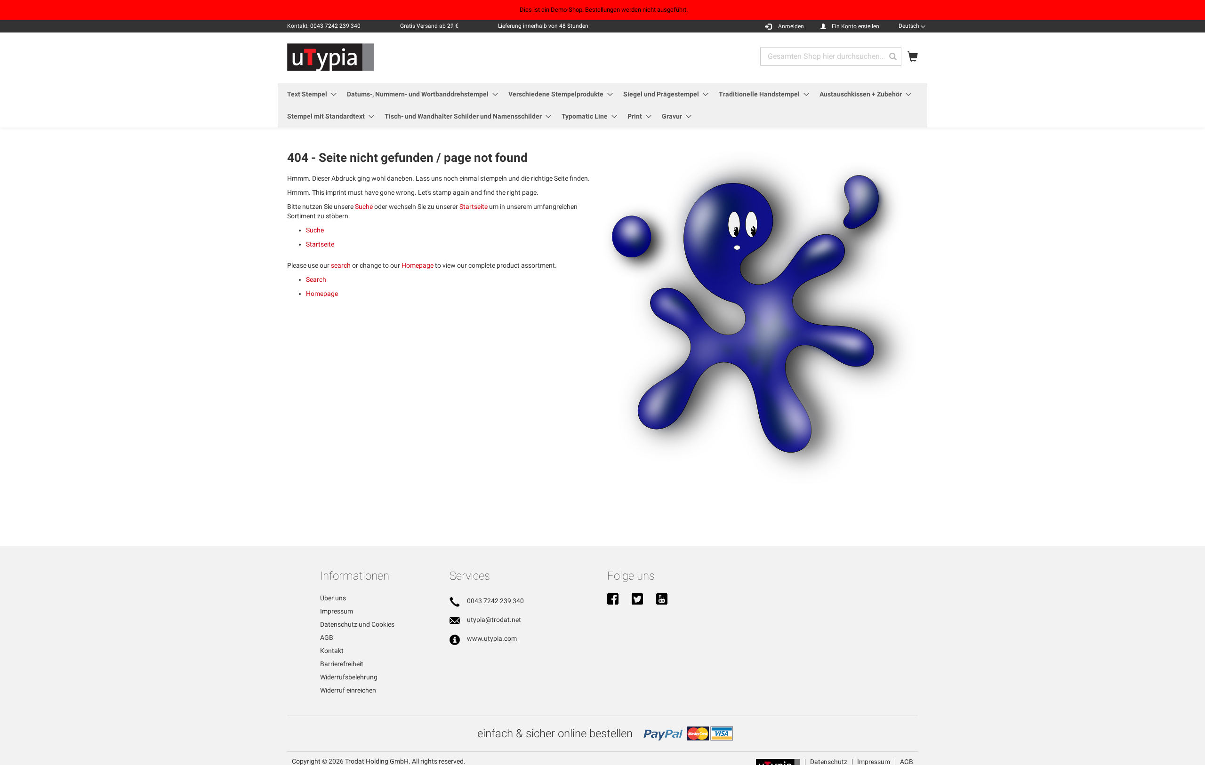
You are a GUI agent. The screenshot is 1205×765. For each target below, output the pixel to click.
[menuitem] (309, 94)
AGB (326, 637)
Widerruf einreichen (348, 690)
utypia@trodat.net (494, 619)
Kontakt (332, 650)
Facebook (613, 599)
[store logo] (330, 57)
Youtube (661, 599)
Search (316, 279)
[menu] (602, 105)
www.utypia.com (492, 638)
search (341, 265)
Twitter (637, 599)
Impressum (336, 611)
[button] (912, 26)
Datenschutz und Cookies (357, 624)
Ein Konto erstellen (855, 26)
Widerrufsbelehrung (349, 677)
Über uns (333, 598)
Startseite (473, 206)
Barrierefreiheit (341, 664)
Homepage (418, 265)
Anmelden (791, 26)
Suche (364, 206)
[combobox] (830, 56)
